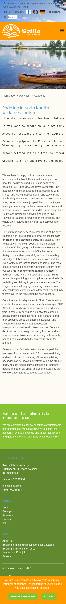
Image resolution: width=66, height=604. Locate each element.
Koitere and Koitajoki (14, 552)
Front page (8, 95)
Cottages (7, 511)
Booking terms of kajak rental (18, 548)
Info (4, 523)
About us (7, 541)
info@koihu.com (16, 11)
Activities (24, 95)
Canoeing (39, 95)
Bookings (57, 11)
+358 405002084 (42, 3)
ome (6, 507)
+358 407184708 (12, 6)
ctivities (8, 515)
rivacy (7, 556)
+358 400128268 (16, 3)
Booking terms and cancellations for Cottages (28, 544)
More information (23, 596)
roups (7, 519)
